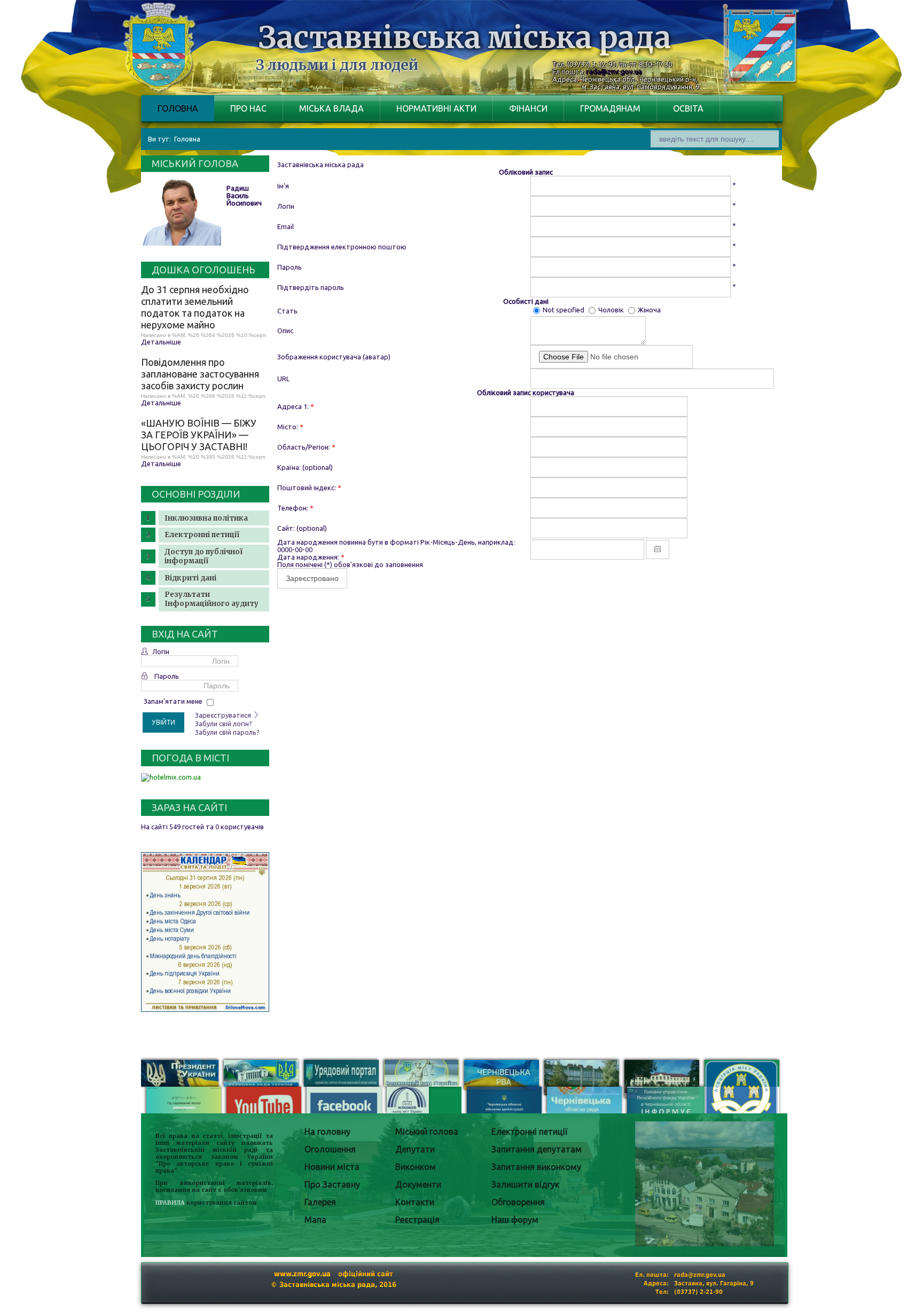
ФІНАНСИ (528, 108)
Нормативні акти (436, 108)
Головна (178, 108)
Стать (287, 311)
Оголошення (330, 1149)
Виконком (415, 1167)
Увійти (163, 722)
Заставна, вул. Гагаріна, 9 (714, 1283)
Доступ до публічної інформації (204, 556)
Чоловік (611, 309)
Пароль (166, 676)
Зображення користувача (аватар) (333, 356)
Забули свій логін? (223, 723)
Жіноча (649, 309)
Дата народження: (311, 557)
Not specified (564, 309)
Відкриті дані (190, 578)
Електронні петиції (202, 534)
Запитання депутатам (536, 1149)
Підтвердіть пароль (310, 287)
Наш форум (514, 1219)
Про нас (248, 108)
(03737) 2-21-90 (698, 1292)
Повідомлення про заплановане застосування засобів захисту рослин (200, 374)
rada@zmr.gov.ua (614, 71)
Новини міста (331, 1167)
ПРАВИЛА (170, 1202)
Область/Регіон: (306, 447)
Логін (160, 651)
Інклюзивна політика (206, 518)
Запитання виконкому (536, 1167)
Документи (418, 1184)
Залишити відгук (525, 1184)
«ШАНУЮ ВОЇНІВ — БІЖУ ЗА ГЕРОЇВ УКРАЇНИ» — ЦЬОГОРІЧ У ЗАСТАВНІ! (198, 435)
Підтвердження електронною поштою (341, 246)
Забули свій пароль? (227, 732)
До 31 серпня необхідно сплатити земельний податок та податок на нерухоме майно (195, 307)
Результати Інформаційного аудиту (212, 599)
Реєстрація (417, 1219)
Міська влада (331, 108)
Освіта (688, 108)
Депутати (415, 1149)
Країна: (289, 467)
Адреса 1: (295, 406)
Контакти (414, 1202)
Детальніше (161, 341)
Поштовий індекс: (309, 487)
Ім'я (283, 186)
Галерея (320, 1202)
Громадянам (610, 108)
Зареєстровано (312, 578)
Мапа (315, 1219)
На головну (327, 1131)
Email (285, 226)
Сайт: (286, 528)
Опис (285, 330)
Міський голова (426, 1131)
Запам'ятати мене (173, 701)
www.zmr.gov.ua (302, 1274)
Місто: (290, 426)
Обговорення (518, 1202)
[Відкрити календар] (657, 549)
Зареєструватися (224, 715)
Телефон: (295, 508)
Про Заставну (332, 1184)
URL (283, 378)
